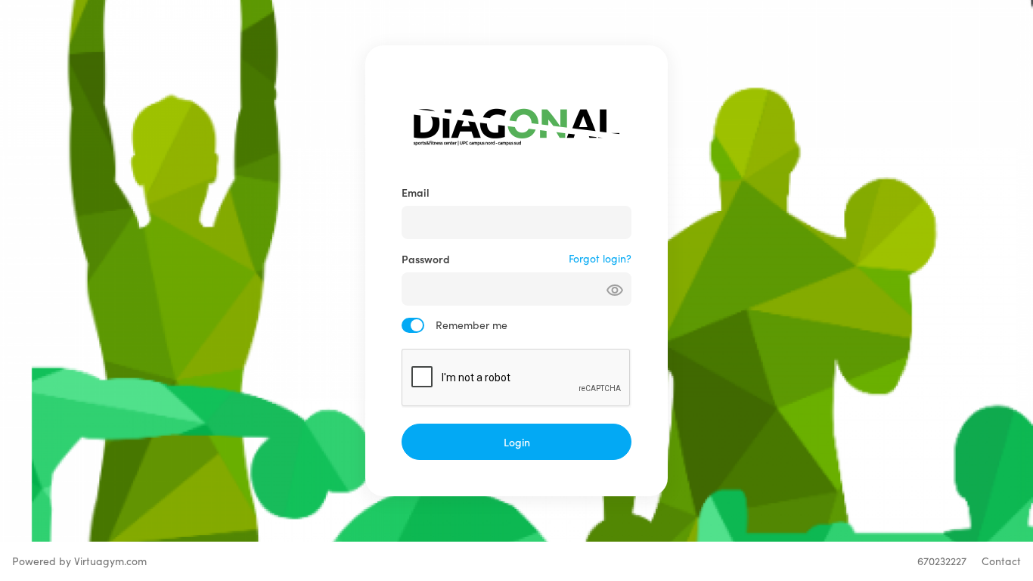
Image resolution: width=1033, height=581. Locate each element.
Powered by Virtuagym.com (79, 561)
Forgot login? (600, 258)
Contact (1001, 561)
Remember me (471, 325)
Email (416, 192)
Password (426, 258)
